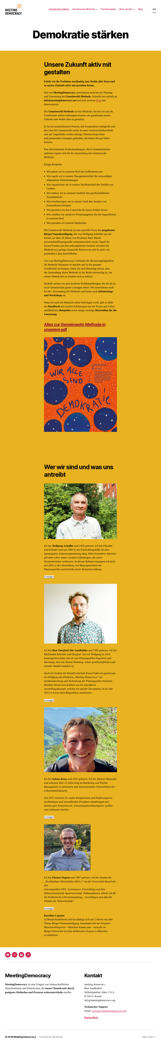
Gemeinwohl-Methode (83, 9)
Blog (140, 9)
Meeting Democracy (25, 1037)
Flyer (98, 100)
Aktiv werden (126, 9)
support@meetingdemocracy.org (109, 1011)
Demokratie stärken (59, 9)
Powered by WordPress (51, 1037)
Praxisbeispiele (108, 9)
